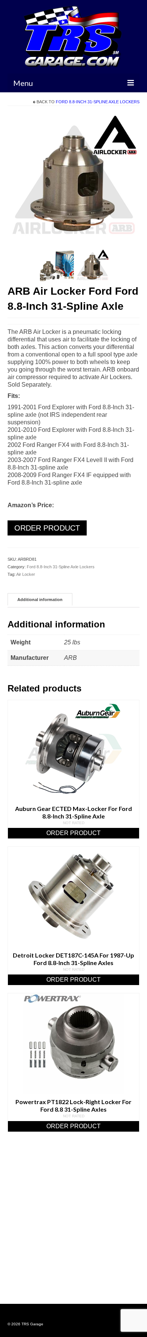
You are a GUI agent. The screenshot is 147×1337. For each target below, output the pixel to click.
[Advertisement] (73, 1227)
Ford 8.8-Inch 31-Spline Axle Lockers (97, 101)
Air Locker (25, 574)
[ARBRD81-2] (57, 265)
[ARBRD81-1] (73, 179)
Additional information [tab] (40, 599)
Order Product (47, 528)
